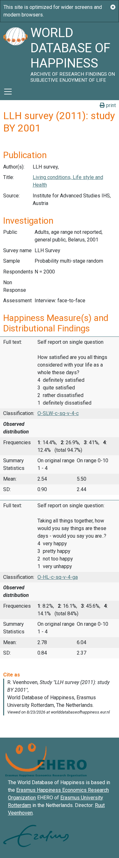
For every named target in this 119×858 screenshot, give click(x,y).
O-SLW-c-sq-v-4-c (58, 413)
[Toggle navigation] (8, 92)
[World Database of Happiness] (15, 52)
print (110, 105)
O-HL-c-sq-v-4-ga (57, 577)
